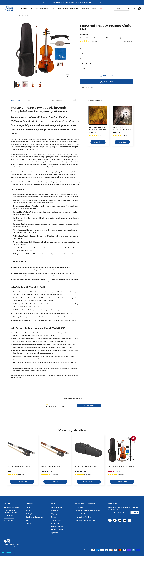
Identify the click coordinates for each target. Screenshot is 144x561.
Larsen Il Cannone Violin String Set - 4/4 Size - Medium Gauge (122, 128)
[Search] (128, 9)
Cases (59, 8)
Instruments (44, 8)
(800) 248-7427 (9, 520)
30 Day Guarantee (32, 514)
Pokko (28, 511)
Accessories (85, 8)
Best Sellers (23, 8)
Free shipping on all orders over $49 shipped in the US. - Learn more (72, 2)
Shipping (54, 514)
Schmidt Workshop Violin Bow (50, 466)
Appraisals (54, 533)
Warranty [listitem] (41, 100)
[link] (23, 8)
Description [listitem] (15, 100)
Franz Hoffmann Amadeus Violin (43, 202)
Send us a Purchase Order (83, 514)
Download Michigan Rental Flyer (84, 520)
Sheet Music (74, 8)
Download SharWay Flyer (82, 517)
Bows (52, 8)
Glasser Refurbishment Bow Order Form (87, 511)
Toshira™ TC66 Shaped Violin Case (86, 466)
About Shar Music (32, 507)
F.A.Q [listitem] (28, 100)
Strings (65, 8)
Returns (53, 517)
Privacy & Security (57, 526)
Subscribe (135, 512)
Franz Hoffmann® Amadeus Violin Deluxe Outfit (121, 467)
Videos (28, 523)
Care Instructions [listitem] (59, 100)
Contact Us (54, 511)
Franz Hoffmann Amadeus (21, 144)
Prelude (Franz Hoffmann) (90, 21)
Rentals (93, 8)
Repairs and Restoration (59, 529)
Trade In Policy (56, 520)
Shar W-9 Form (79, 507)
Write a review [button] (89, 405)
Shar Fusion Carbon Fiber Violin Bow (19, 466)
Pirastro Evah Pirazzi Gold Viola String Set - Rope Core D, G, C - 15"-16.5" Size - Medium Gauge (97, 128)
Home (5, 16)
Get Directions (8, 515)
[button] (139, 9)
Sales (100, 8)
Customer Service (57, 507)
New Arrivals (34, 8)
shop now (98, 142)
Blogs (28, 520)
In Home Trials (56, 523)
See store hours (9, 518)
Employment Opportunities (34, 517)
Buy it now (108, 82)
